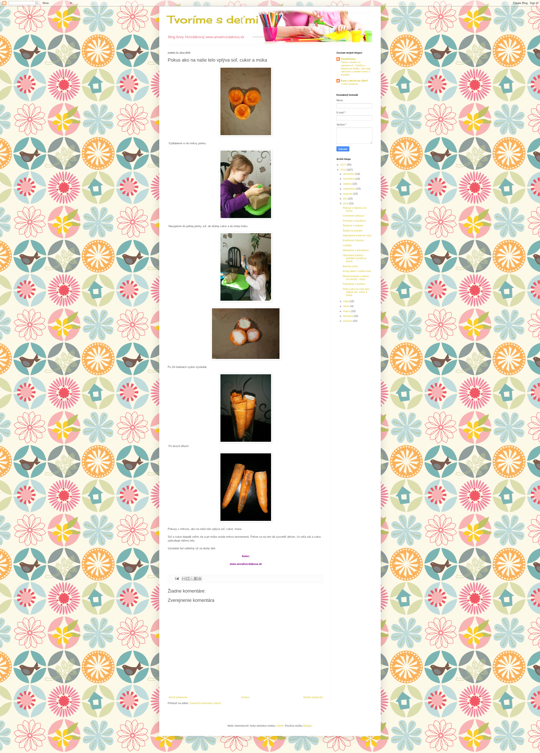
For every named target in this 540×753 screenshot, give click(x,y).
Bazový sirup (350, 266)
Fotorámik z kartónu (354, 284)
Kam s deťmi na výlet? (354, 80)
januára (348, 320)
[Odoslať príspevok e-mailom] (177, 578)
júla (345, 198)
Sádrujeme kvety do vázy (357, 235)
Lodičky (347, 245)
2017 (343, 164)
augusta (348, 193)
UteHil (280, 725)
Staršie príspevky (313, 697)
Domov (245, 697)
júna (346, 203)
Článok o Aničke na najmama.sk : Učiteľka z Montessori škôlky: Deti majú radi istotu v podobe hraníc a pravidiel (355, 68)
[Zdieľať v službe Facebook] (196, 579)
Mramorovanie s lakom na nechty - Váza (356, 278)
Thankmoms (348, 59)
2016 (343, 169)
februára (348, 316)
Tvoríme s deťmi (213, 19)
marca (347, 311)
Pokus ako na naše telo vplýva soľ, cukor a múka (356, 292)
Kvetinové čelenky (353, 240)
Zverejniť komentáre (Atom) (205, 703)
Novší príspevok (178, 697)
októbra (347, 183)
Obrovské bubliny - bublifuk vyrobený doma (354, 258)
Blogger (307, 725)
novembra (349, 178)
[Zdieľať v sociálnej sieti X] (192, 579)
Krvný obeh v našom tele (357, 271)
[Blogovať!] (188, 579)
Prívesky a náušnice (354, 220)
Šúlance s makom (353, 225)
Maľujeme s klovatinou (356, 250)
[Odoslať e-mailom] (184, 579)
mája (346, 301)
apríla (346, 306)
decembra (349, 173)
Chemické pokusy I (353, 215)
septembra (349, 188)
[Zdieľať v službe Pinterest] (200, 579)
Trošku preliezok (349, 84)
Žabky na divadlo (352, 230)
